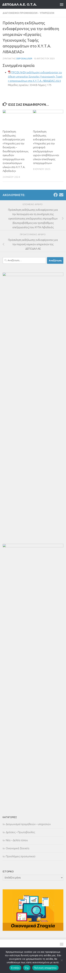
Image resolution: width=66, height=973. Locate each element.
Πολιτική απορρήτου (45, 967)
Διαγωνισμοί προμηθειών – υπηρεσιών (28, 824)
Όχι (27, 967)
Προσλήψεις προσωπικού (20, 856)
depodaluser (24, 58)
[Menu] (61, 4)
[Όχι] (61, 960)
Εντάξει (15, 967)
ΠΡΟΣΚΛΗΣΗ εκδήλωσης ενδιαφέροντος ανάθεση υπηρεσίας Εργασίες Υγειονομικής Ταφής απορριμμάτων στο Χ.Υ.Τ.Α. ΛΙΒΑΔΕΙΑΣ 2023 (35, 76)
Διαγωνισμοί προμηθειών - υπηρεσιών (28, 13)
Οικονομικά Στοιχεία (17, 848)
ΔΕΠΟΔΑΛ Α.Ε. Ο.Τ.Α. (19, 4)
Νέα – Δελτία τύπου (17, 840)
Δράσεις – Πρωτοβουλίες (20, 832)
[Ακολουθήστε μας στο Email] (61, 195)
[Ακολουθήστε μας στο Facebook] (56, 195)
